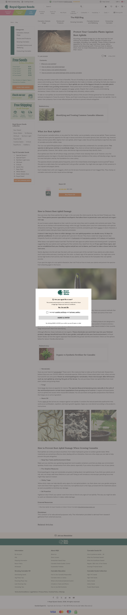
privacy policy (75, 312)
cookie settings (61, 312)
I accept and (64, 312)
